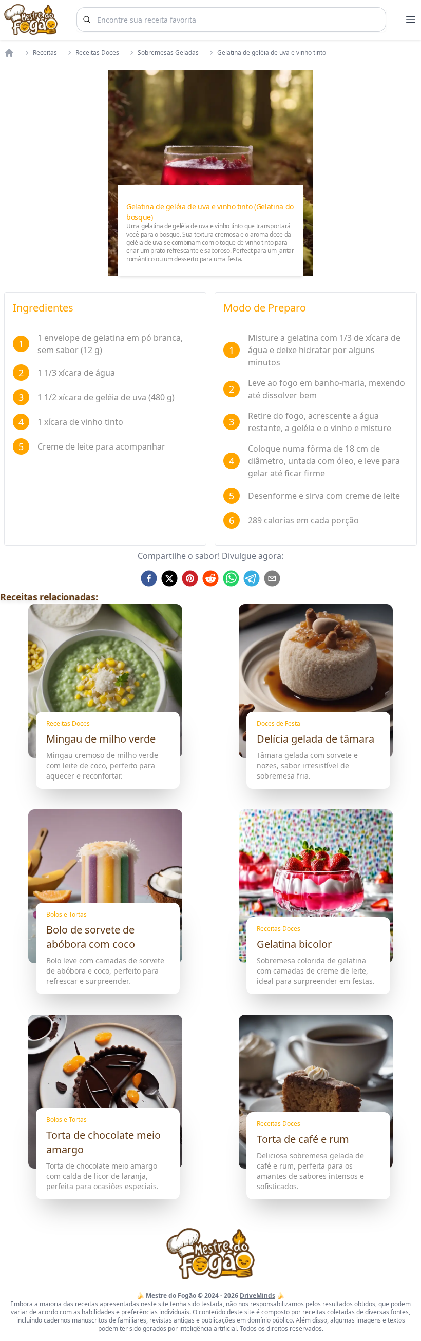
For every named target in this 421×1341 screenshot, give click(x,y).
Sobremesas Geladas (168, 53)
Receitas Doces (97, 53)
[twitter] (169, 578)
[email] (272, 578)
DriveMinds (257, 1295)
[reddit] (210, 578)
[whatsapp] (231, 578)
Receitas (45, 53)
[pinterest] (190, 578)
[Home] (9, 53)
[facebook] (149, 578)
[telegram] (251, 578)
